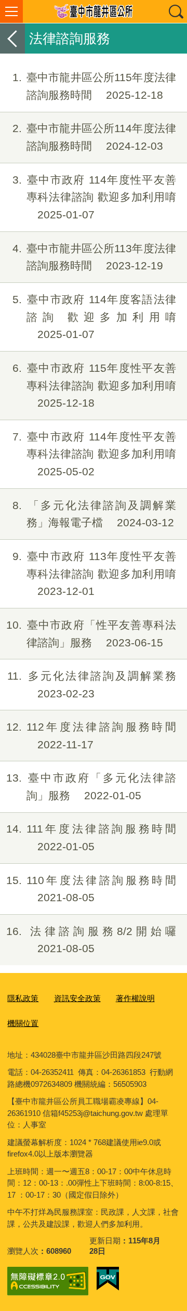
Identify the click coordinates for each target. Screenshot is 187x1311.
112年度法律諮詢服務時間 (91, 735)
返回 (12, 38)
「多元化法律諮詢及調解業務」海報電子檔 (94, 514)
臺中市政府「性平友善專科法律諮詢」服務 (91, 633)
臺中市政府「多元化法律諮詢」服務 (91, 786)
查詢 (175, 11)
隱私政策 (22, 998)
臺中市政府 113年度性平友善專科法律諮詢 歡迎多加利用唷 (94, 574)
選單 (11, 11)
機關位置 (22, 1023)
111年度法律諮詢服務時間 (91, 837)
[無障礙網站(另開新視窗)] (47, 1281)
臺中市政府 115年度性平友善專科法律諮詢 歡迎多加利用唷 (94, 385)
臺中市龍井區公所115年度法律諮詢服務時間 (94, 86)
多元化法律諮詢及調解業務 (91, 684)
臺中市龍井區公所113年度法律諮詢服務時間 (94, 257)
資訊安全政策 (77, 998)
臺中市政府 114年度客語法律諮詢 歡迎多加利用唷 (94, 317)
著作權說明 (135, 998)
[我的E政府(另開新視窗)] (108, 1279)
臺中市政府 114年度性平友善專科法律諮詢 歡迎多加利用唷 (94, 197)
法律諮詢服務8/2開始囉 (91, 940)
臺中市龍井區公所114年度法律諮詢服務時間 (94, 137)
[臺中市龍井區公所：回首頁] (93, 11)
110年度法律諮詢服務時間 (91, 889)
